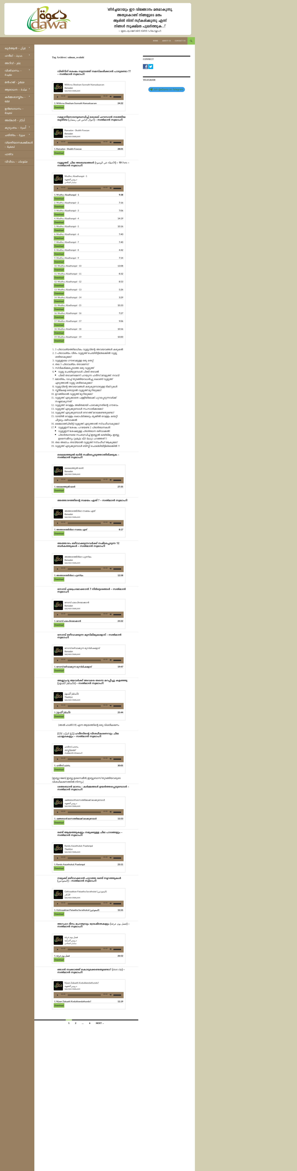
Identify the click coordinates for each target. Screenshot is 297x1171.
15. (67, 305)
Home (155, 40)
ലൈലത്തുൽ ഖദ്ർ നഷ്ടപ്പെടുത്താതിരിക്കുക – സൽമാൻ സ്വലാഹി (88, 456)
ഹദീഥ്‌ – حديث (13, 55)
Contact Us (180, 40)
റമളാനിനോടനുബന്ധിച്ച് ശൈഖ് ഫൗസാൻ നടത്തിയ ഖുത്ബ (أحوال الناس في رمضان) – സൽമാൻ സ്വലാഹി (91, 119)
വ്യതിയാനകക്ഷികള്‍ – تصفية (19, 144)
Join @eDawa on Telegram (168, 89)
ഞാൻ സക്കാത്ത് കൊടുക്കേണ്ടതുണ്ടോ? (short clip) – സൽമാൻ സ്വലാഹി (91, 971)
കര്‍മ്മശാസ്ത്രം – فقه (15, 99)
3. (66, 210)
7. (66, 242)
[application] (89, 97)
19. (67, 337)
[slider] (117, 96)
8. (66, 250)
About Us (166, 40)
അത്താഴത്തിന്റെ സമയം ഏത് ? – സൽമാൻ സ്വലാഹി (92, 500)
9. (66, 258)
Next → (100, 1023)
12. (67, 281)
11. (67, 273)
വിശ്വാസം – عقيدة (13, 72)
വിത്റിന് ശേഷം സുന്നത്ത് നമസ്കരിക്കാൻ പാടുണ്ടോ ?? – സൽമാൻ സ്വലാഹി (94, 73)
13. (67, 289)
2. (66, 202)
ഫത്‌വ (9, 154)
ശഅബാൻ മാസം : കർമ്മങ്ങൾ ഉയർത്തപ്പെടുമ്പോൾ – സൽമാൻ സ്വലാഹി (93, 788)
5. (66, 226)
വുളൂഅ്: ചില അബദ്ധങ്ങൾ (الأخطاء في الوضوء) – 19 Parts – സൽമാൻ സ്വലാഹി (93, 164)
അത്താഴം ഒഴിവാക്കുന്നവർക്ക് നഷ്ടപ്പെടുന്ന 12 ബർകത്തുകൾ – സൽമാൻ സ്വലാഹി (88, 545)
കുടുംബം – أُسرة (15, 127)
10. (67, 265)
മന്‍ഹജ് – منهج (14, 82)
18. (67, 329)
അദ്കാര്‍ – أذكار (15, 120)
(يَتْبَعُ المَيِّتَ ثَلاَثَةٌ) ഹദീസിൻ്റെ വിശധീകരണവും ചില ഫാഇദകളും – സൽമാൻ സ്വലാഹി (88, 735)
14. (67, 297)
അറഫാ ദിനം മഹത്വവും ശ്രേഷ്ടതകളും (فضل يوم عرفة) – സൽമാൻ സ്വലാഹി (93, 925)
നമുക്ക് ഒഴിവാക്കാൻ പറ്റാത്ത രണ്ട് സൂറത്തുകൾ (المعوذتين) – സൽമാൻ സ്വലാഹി (89, 880)
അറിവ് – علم (13, 63)
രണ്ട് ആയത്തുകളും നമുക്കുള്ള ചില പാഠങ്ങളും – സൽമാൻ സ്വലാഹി (89, 834)
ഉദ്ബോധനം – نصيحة (14, 111)
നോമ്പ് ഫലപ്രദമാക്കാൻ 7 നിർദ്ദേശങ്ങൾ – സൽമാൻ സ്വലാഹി (91, 591)
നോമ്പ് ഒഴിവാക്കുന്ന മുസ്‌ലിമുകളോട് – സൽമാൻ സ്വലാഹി (89, 636)
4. (66, 218)
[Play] (57, 96)
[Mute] (110, 96)
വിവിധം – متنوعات (16, 161)
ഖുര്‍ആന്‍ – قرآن (15, 48)
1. (75, 103)
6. (66, 234)
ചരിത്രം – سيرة (15, 135)
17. (67, 321)
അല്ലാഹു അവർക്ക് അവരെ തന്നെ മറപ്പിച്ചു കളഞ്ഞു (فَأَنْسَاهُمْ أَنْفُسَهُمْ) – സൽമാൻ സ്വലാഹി (92, 682)
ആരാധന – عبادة (16, 89)
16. (67, 313)
